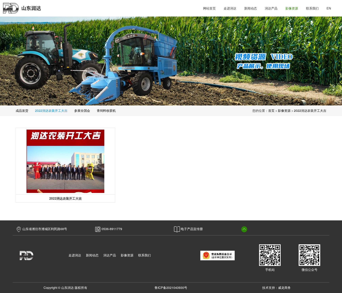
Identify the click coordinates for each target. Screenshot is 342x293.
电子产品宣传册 (191, 229)
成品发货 (22, 110)
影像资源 (284, 110)
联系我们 (144, 255)
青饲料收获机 (106, 110)
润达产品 (109, 255)
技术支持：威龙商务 (276, 287)
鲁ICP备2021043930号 (171, 287)
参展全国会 (82, 110)
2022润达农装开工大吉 (51, 110)
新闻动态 (92, 255)
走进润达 (74, 255)
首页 (271, 110)
